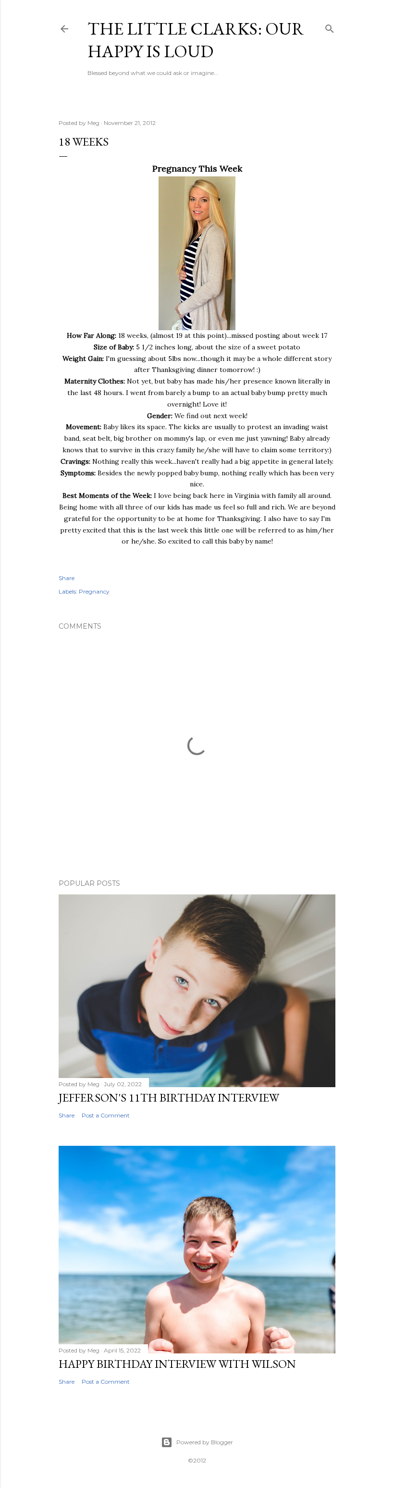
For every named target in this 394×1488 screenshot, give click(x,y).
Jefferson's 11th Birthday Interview (169, 1097)
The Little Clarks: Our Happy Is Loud (195, 39)
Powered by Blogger (204, 1442)
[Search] (329, 26)
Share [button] (66, 578)
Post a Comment (106, 1115)
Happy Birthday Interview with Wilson (177, 1363)
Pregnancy (94, 591)
